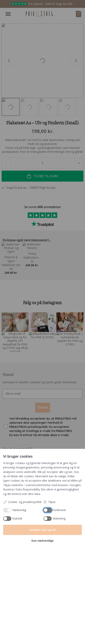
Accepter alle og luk (42, 530)
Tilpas (52, 502)
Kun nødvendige (42, 540)
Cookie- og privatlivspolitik (25, 502)
